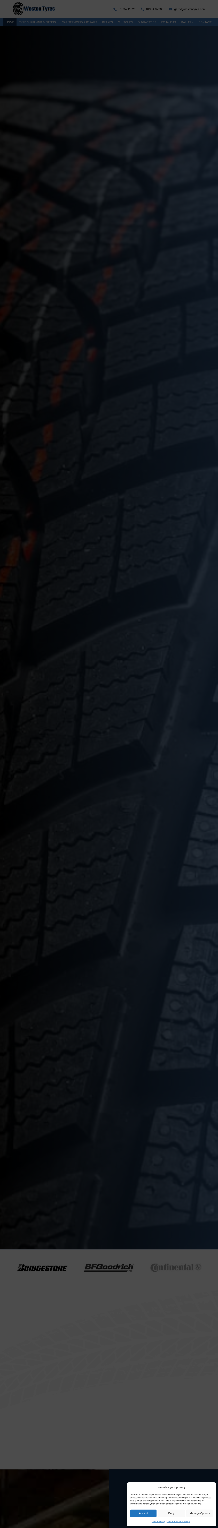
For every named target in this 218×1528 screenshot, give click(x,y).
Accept (143, 1513)
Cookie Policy (158, 1521)
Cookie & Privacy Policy (178, 1521)
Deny (171, 1513)
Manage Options (200, 1513)
